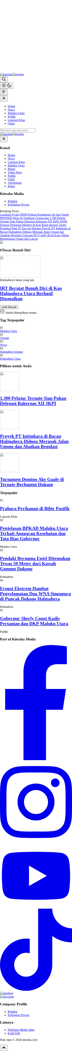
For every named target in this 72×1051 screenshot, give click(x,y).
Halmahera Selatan (11, 351)
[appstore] (6, 993)
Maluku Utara (8, 331)
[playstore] (7, 996)
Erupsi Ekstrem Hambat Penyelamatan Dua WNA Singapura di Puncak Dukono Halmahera (35, 593)
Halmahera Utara (10, 358)
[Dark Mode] (6, 85)
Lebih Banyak (9, 307)
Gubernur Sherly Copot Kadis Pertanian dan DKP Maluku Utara (34, 621)
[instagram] (36, 842)
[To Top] (4, 1048)
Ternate (4, 338)
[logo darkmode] (18, 74)
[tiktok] (36, 989)
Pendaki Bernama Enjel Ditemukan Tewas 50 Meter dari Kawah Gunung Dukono (35, 563)
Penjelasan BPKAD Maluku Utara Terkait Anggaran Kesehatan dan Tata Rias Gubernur (34, 533)
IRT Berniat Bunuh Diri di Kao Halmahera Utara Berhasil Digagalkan (31, 293)
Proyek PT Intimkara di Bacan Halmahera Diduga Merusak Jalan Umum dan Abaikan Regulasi (34, 441)
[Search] (4, 79)
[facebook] (36, 759)
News (3, 344)
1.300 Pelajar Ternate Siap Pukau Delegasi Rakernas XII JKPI (33, 401)
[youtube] (36, 906)
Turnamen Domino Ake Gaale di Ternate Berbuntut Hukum (32, 482)
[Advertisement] (36, 36)
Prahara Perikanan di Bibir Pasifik (35, 508)
